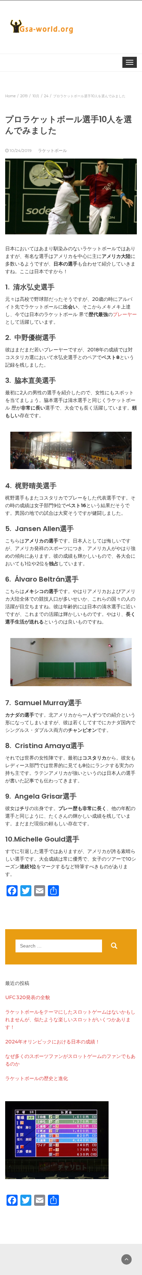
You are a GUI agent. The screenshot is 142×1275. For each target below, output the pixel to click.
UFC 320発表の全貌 (27, 997)
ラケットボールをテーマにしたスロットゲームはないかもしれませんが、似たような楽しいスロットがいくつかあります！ (70, 1019)
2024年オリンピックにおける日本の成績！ (52, 1042)
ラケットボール (52, 150)
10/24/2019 (21, 150)
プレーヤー (125, 314)
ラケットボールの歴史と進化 (36, 1078)
